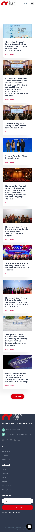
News (4, 477)
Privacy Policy (7, 490)
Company (5, 473)
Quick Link (6, 465)
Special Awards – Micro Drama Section (16, 157)
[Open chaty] (29, 527)
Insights (4, 482)
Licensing (5, 455)
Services (5, 447)
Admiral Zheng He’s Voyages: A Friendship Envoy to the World (15, 125)
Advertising (6, 451)
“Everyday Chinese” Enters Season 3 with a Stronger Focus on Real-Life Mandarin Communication (16, 46)
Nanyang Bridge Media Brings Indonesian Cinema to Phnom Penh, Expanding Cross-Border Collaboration (16, 302)
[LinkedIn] (11, 440)
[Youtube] (19, 440)
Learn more (9, 55)
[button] (32, 3)
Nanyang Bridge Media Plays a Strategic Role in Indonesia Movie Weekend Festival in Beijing (16, 231)
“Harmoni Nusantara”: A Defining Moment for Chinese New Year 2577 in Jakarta (17, 266)
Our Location (6, 486)
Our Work (5, 469)
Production (6, 459)
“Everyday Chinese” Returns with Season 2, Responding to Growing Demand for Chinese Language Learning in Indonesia (16, 339)
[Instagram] (3, 440)
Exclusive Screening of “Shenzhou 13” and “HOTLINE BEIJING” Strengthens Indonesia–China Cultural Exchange (17, 377)
